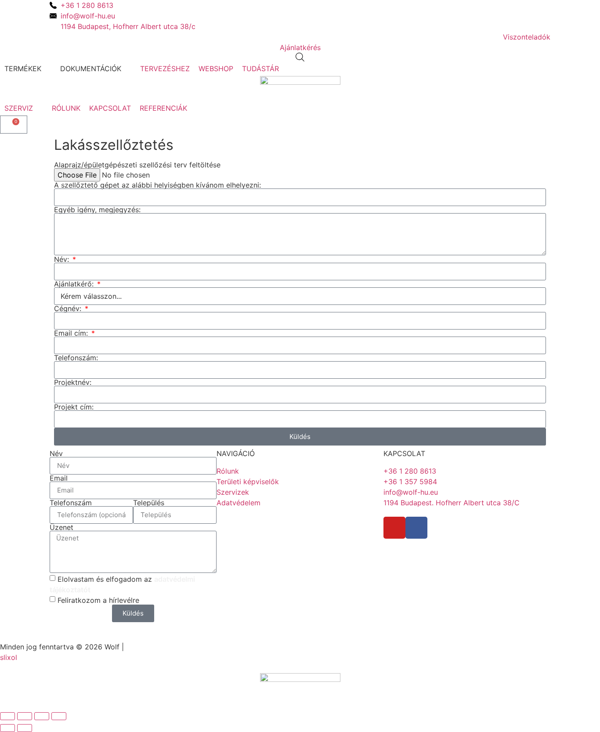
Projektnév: (72, 382)
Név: (62, 259)
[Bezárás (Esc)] (58, 716)
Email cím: (72, 333)
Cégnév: (68, 308)
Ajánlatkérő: (75, 283)
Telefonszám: (76, 357)
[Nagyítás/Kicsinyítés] (7, 716)
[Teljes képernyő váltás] (24, 716)
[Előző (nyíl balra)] (7, 728)
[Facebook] (416, 528)
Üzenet (61, 527)
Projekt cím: (74, 406)
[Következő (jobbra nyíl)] (24, 728)
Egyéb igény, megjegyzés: (97, 209)
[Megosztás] (41, 716)
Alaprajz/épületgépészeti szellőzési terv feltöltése (137, 164)
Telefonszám (71, 502)
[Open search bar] (300, 57)
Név (56, 453)
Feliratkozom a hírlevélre (98, 599)
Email (59, 478)
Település (148, 502)
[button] (28, 68)
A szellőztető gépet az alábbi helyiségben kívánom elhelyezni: (157, 184)
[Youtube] (394, 528)
